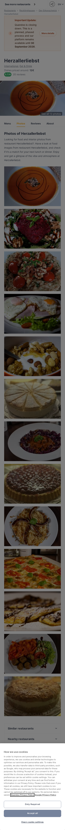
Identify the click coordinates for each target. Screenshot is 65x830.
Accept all (32, 813)
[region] (32, 786)
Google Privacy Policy (45, 795)
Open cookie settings (32, 822)
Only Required (32, 804)
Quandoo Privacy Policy (22, 795)
